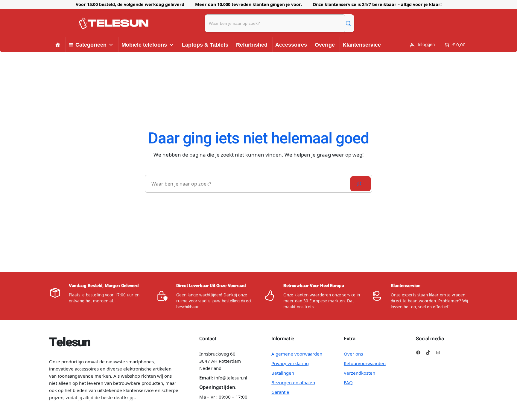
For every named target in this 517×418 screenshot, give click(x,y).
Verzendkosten (359, 373)
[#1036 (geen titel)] (57, 44)
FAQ (348, 382)
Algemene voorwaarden (296, 354)
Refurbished (251, 45)
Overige (325, 45)
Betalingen (282, 373)
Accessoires (291, 45)
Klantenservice (362, 45)
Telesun (69, 342)
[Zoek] (348, 23)
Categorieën (91, 45)
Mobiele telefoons (144, 45)
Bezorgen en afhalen (293, 382)
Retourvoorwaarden (365, 363)
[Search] (360, 183)
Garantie (280, 392)
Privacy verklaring (290, 363)
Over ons (353, 354)
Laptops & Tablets (205, 45)
